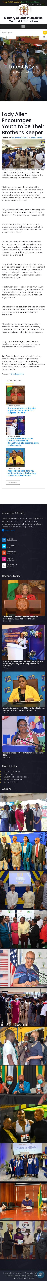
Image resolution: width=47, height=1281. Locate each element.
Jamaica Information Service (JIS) (27, 1277)
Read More (10, 530)
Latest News (29, 72)
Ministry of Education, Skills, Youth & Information (23, 19)
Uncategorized (17, 374)
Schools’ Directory (12, 771)
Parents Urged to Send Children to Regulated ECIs (23, 754)
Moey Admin (36, 138)
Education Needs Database (16, 777)
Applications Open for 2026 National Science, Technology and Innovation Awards (22, 473)
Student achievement (13, 779)
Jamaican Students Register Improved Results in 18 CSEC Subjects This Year (22, 410)
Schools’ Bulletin (11, 782)
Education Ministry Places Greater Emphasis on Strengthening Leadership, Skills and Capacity (23, 442)
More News (13, 482)
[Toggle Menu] (23, 27)
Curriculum (9, 774)
